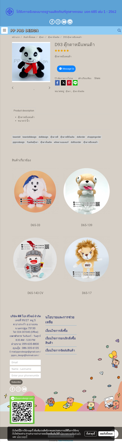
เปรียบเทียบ (85, 78)
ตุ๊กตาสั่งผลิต (78, 91)
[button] (118, 30)
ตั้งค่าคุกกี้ (90, 433)
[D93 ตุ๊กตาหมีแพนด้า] (31, 62)
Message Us (68, 69)
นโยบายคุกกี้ (22, 436)
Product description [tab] (24, 110)
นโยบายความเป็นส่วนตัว (70, 433)
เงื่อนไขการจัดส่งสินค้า (60, 350)
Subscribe (16, 382)
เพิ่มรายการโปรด (65, 78)
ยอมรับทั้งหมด (106, 433)
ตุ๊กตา (68, 91)
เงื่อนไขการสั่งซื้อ (56, 330)
